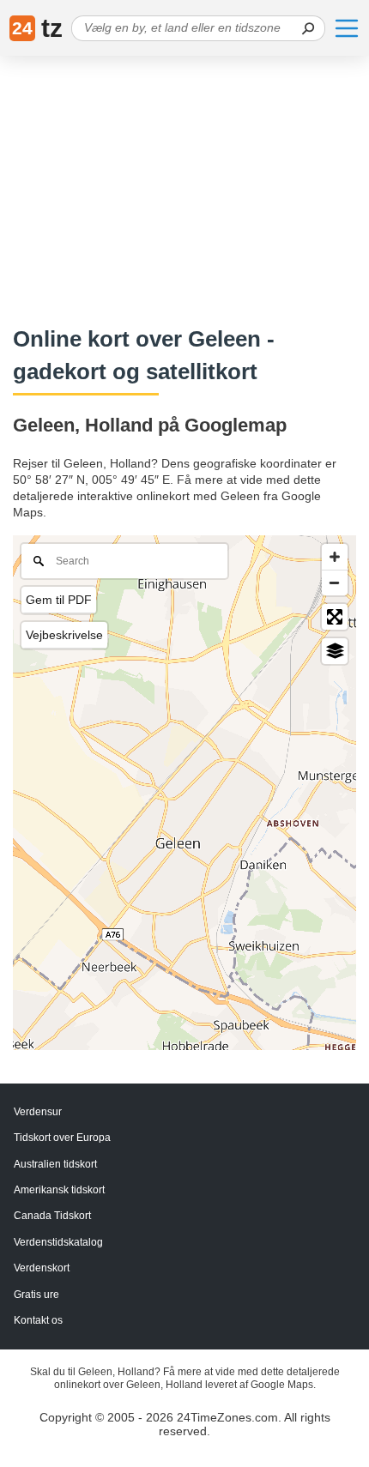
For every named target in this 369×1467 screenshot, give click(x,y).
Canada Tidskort (52, 1216)
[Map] (184, 792)
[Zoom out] (335, 582)
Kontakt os (38, 1320)
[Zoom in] (335, 557)
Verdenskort (42, 1268)
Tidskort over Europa (62, 1138)
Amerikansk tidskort (59, 1190)
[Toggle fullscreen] (335, 617)
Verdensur (38, 1112)
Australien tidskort (55, 1164)
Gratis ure (36, 1295)
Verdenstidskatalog (58, 1242)
